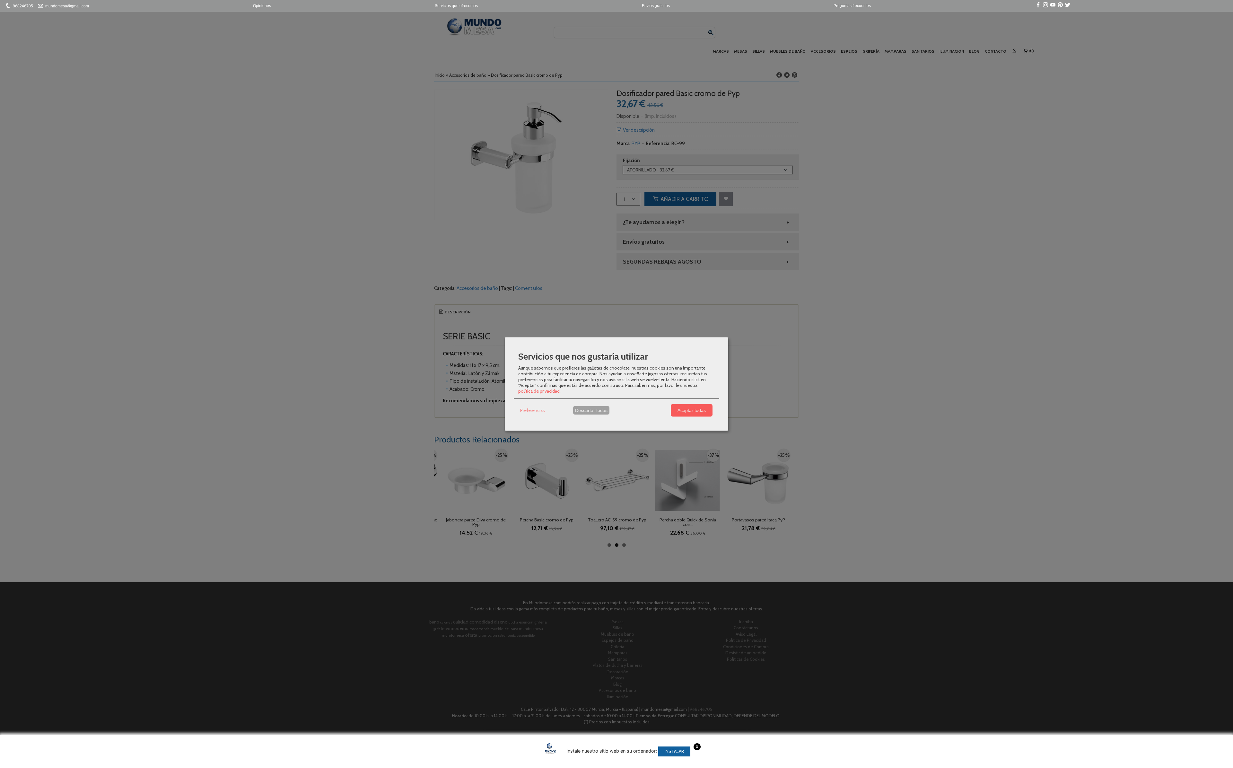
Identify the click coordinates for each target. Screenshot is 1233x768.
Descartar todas (591, 410)
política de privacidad (539, 391)
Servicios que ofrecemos (456, 6)
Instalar (674, 751)
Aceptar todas (692, 410)
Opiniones (262, 6)
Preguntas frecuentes (852, 6)
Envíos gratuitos (656, 6)
